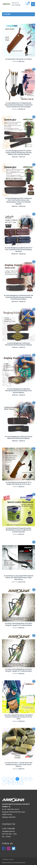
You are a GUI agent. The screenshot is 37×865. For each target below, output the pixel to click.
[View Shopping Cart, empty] (27, 4)
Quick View (18, 55)
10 (17, 783)
